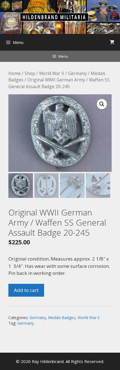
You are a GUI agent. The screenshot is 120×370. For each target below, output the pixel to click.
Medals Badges (61, 317)
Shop (30, 73)
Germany (77, 73)
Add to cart (26, 290)
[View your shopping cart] (112, 42)
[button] (102, 104)
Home (14, 73)
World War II (51, 73)
